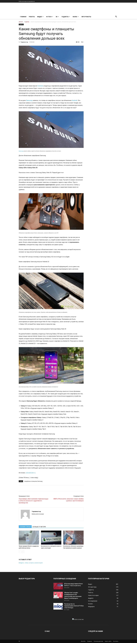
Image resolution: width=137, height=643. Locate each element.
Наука (75, 17)
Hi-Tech (49, 17)
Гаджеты (65, 17)
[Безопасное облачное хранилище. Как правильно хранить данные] (73, 538)
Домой (21, 22)
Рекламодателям (98, 641)
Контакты (115, 641)
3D (56, 17)
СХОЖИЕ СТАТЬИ (25, 526)
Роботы (32, 17)
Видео (39, 17)
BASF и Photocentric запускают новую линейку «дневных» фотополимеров (69, 500)
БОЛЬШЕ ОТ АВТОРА (39, 526)
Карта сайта (108, 641)
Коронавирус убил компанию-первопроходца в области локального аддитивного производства (33, 501)
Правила (89, 641)
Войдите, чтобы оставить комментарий (30, 562)
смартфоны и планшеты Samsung (33, 481)
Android (40, 86)
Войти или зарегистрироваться (27, 1)
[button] (116, 17)
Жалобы (83, 641)
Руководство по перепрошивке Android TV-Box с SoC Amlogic (74, 605)
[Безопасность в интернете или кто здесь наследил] (51, 538)
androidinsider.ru (31, 473)
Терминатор (24, 42)
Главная (23, 17)
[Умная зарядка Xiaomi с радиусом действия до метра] (29, 538)
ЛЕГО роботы (86, 17)
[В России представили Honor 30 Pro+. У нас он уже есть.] (58, 586)
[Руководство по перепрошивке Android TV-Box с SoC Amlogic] (58, 606)
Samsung (29, 100)
